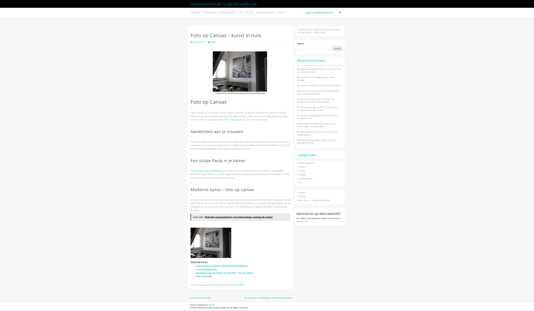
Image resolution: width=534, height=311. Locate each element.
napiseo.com (302, 221)
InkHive (211, 304)
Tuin (240, 12)
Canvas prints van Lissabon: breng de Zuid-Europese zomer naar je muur (317, 108)
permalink (239, 285)
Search (300, 43)
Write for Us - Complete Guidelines (314, 200)
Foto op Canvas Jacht (206, 269)
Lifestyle (249, 12)
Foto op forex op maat (199, 297)
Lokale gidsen (210, 12)
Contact (280, 12)
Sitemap (302, 196)
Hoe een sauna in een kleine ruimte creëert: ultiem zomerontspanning (318, 92)
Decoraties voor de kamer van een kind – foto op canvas (224, 273)
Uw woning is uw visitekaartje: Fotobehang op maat (268, 297)
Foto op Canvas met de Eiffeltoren (206, 170)
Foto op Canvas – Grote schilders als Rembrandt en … (223, 266)
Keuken (301, 170)
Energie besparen (265, 12)
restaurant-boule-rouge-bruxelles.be (223, 4)
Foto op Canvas (238, 119)
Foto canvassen (204, 276)
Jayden (213, 42)
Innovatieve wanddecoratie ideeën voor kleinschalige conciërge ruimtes (316, 125)
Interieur (195, 12)
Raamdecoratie (227, 12)
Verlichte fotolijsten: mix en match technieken (320, 85)
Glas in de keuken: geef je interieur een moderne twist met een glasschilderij (316, 100)
